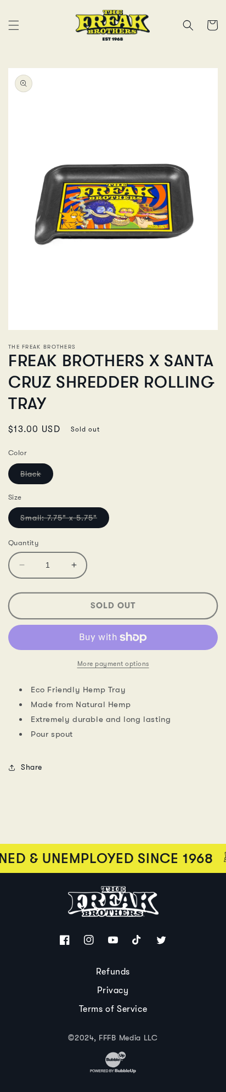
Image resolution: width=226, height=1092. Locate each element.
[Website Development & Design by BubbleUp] (113, 1071)
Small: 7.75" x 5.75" (64, 520)
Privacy (112, 990)
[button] (14, 25)
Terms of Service (113, 1009)
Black (36, 476)
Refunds (113, 972)
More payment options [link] (113, 664)
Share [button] (31, 767)
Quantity (23, 543)
